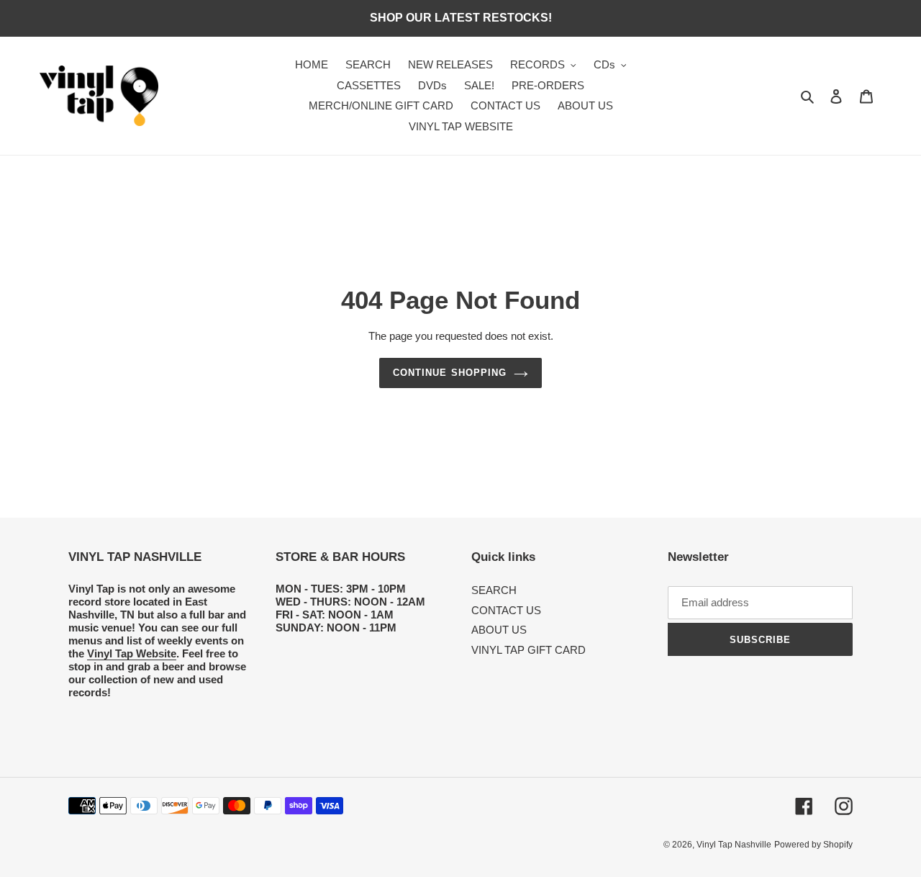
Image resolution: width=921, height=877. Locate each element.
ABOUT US (499, 630)
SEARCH (494, 590)
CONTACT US (506, 610)
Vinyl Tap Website (131, 653)
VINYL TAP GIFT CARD (528, 650)
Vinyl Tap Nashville (734, 845)
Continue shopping (450, 372)
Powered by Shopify (813, 845)
